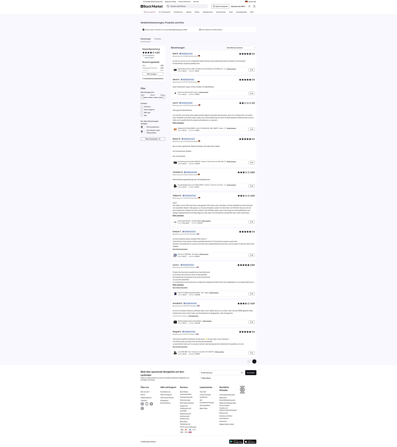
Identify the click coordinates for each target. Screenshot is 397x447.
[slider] (142, 97)
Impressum (223, 421)
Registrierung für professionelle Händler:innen (185, 416)
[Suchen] (168, 6)
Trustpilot (144, 400)
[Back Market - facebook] (151, 404)
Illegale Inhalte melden (226, 424)
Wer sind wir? (145, 392)
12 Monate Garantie (186, 397)
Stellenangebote (146, 397)
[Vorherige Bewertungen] (249, 361)
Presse (143, 395)
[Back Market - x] (142, 408)
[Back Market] (152, 6)
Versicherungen (185, 400)
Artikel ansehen (231, 69)
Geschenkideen (205, 405)
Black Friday (203, 408)
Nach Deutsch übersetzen (180, 249)
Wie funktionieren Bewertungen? (153, 78)
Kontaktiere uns (165, 392)
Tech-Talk (203, 392)
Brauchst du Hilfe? (238, 6)
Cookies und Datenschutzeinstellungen (228, 409)
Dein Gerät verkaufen (187, 403)
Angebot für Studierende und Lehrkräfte (185, 408)
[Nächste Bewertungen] (254, 361)
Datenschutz (223, 413)
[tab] (146, 39)
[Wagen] (254, 6)
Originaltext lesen (193, 316)
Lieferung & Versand (167, 397)
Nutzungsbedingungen (227, 395)
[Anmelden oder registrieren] (249, 6)
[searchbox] (188, 6)
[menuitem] (178, 12)
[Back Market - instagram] (142, 404)
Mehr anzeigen (178, 123)
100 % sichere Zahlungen (188, 427)
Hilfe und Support (166, 395)
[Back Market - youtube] (146, 404)
